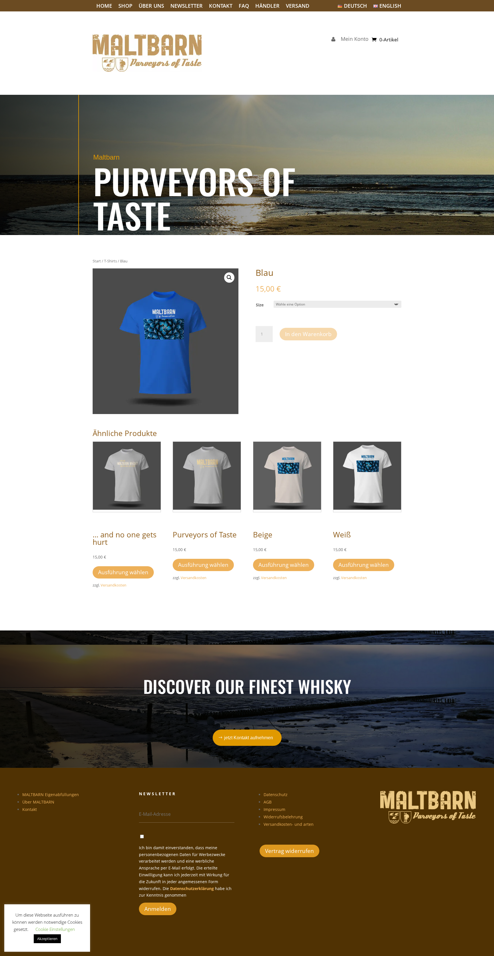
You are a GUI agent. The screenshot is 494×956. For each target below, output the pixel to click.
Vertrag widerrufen (289, 851)
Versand (297, 6)
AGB (268, 802)
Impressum (274, 809)
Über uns (151, 6)
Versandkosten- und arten (289, 824)
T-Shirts (110, 261)
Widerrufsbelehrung (283, 817)
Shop (125, 6)
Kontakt (220, 6)
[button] (229, 277)
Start (97, 261)
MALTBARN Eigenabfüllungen (50, 794)
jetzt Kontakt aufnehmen (248, 737)
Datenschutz (276, 794)
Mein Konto (353, 39)
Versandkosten (113, 585)
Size (260, 305)
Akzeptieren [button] (47, 938)
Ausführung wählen (123, 572)
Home (104, 6)
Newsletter (186, 6)
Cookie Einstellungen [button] (55, 929)
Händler (267, 6)
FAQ (244, 6)
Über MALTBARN (38, 802)
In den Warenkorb (308, 334)
